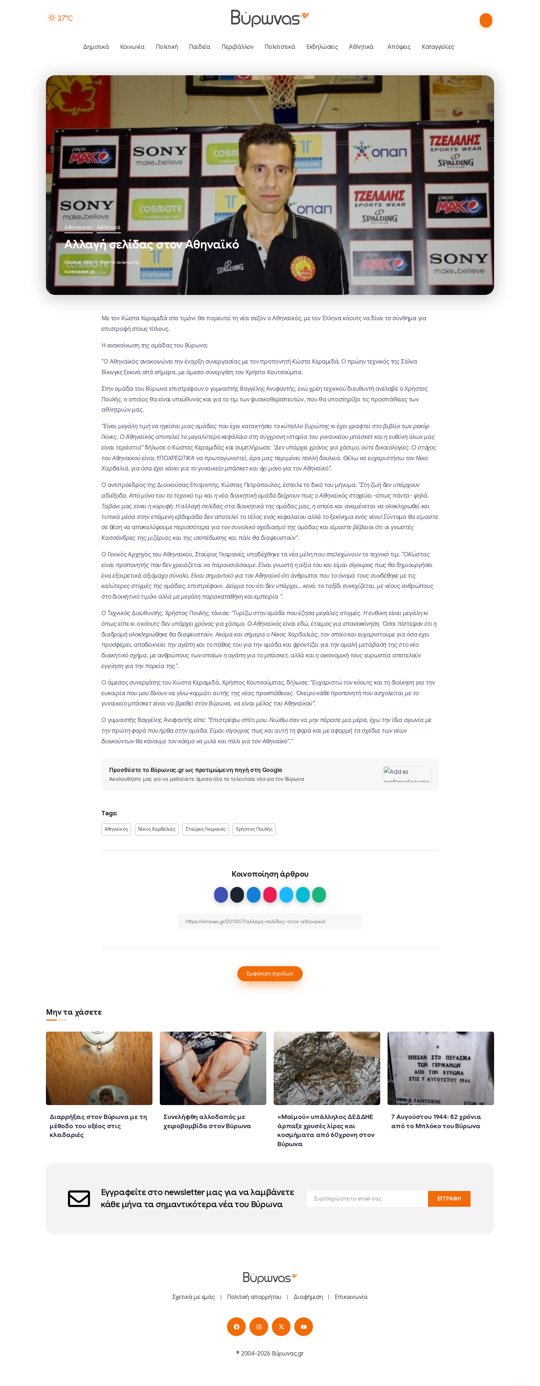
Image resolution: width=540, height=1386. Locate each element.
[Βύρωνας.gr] (270, 18)
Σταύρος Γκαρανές (206, 829)
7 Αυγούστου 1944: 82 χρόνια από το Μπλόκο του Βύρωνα (436, 1121)
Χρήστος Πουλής (254, 829)
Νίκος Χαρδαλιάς (156, 829)
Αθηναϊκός (78, 227)
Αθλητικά (109, 227)
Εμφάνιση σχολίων (270, 973)
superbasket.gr (79, 271)
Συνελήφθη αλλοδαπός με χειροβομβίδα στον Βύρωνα (207, 1121)
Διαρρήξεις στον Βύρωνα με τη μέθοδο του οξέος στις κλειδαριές (98, 1126)
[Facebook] (236, 1326)
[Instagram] (258, 1326)
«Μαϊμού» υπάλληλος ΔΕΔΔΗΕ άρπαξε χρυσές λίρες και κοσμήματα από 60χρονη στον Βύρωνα (326, 1130)
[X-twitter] (281, 1326)
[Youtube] (303, 1326)
